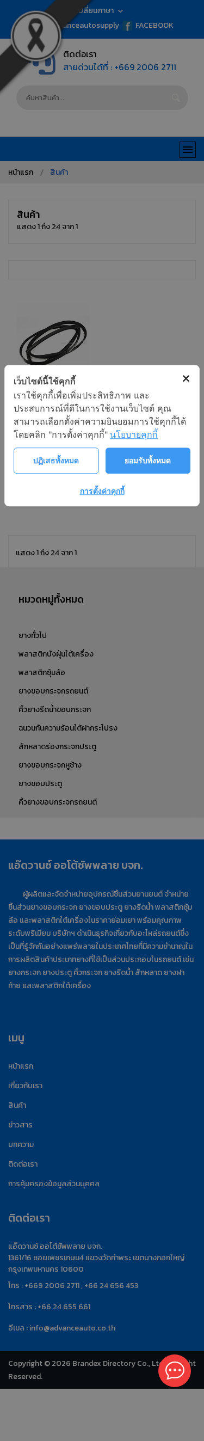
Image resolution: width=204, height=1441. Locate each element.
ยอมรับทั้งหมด (148, 460)
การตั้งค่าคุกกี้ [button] (102, 490)
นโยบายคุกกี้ (134, 434)
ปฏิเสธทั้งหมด (56, 460)
